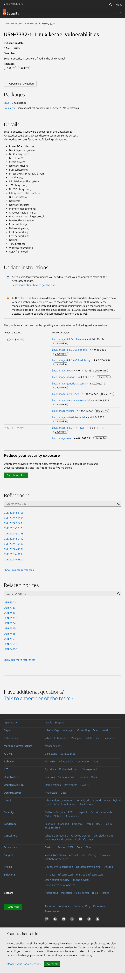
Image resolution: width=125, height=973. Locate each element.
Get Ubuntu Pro (16, 475)
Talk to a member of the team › (38, 698)
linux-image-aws (61, 370)
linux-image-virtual (63, 410)
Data (52, 874)
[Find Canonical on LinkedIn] (64, 919)
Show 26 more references (19, 569)
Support (59, 722)
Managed (68, 730)
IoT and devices (81, 879)
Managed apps (53, 745)
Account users (77, 855)
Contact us (13, 906)
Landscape (10, 823)
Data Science (67, 753)
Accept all (52, 963)
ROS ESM (50, 761)
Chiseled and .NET (104, 835)
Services (83, 777)
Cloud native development (60, 884)
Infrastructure (66, 874)
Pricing (92, 855)
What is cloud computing (59, 800)
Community (83, 761)
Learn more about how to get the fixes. (34, 285)
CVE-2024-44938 (13, 549)
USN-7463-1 (11, 638)
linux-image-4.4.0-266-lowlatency (71, 360)
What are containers (56, 835)
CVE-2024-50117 (13, 538)
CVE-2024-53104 (13, 517)
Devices (108, 866)
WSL (70, 847)
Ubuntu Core (11, 777)
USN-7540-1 (11, 612)
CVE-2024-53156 (13, 512)
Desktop (49, 847)
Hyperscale (51, 792)
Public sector (81, 892)
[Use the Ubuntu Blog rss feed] (98, 919)
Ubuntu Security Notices (20, 23)
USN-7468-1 (11, 633)
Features (50, 777)
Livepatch (82, 812)
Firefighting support (56, 858)
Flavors (84, 784)
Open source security (57, 879)
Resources (110, 738)
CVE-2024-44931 (13, 554)
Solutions (9, 874)
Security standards (101, 812)
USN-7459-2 (11, 649)
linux (6, 102)
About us (50, 906)
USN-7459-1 (11, 643)
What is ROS (66, 761)
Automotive (51, 892)
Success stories (66, 777)
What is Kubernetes (56, 738)
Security (9, 812)
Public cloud (87, 804)
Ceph (7, 730)
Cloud (7, 800)
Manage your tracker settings (24, 963)
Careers (78, 906)
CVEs (48, 816)
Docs (95, 730)
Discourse (105, 855)
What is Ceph (52, 730)
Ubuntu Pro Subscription (59, 866)
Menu (119, 4)
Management (89, 769)
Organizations (53, 784)
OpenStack (10, 722)
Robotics (9, 761)
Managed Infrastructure (90, 874)
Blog (87, 906)
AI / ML (8, 753)
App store (50, 769)
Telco (95, 892)
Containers (10, 835)
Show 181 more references (19, 659)
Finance (104, 892)
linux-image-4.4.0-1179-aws (68, 339)
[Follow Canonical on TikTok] (89, 919)
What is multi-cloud (65, 804)
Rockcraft (80, 839)
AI (46, 874)
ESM (70, 812)
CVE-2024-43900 (13, 559)
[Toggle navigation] (120, 13)
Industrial (66, 892)
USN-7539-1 (11, 617)
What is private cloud (88, 800)
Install (48, 722)
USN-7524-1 (11, 623)
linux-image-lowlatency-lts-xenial (71, 400)
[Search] (110, 4)
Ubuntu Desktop (14, 784)
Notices (58, 816)
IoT (6, 769)
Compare (77, 823)
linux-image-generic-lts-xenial (69, 383)
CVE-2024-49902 (13, 543)
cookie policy (85, 955)
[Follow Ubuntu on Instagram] (72, 919)
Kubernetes (11, 738)
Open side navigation (21, 83)
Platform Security (55, 812)
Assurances (72, 816)
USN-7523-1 (11, 628)
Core (79, 847)
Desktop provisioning (88, 866)
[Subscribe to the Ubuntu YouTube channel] (81, 919)
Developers (70, 784)
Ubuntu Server (12, 792)
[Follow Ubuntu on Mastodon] (47, 919)
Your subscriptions (55, 855)
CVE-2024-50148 (13, 533)
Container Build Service (58, 839)
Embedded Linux (69, 769)
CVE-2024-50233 (13, 523)
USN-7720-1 (11, 607)
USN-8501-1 (11, 602)
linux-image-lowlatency (65, 393)
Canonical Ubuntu (13, 3)
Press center (52, 911)
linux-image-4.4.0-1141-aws (68, 427)
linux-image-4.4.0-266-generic (69, 349)
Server (61, 847)
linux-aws (9, 107)
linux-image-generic (63, 377)
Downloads (10, 847)
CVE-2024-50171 (13, 528)
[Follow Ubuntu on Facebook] (55, 919)
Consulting (83, 730)
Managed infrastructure (18, 745)
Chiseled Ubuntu (80, 835)
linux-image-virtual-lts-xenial (68, 417)
